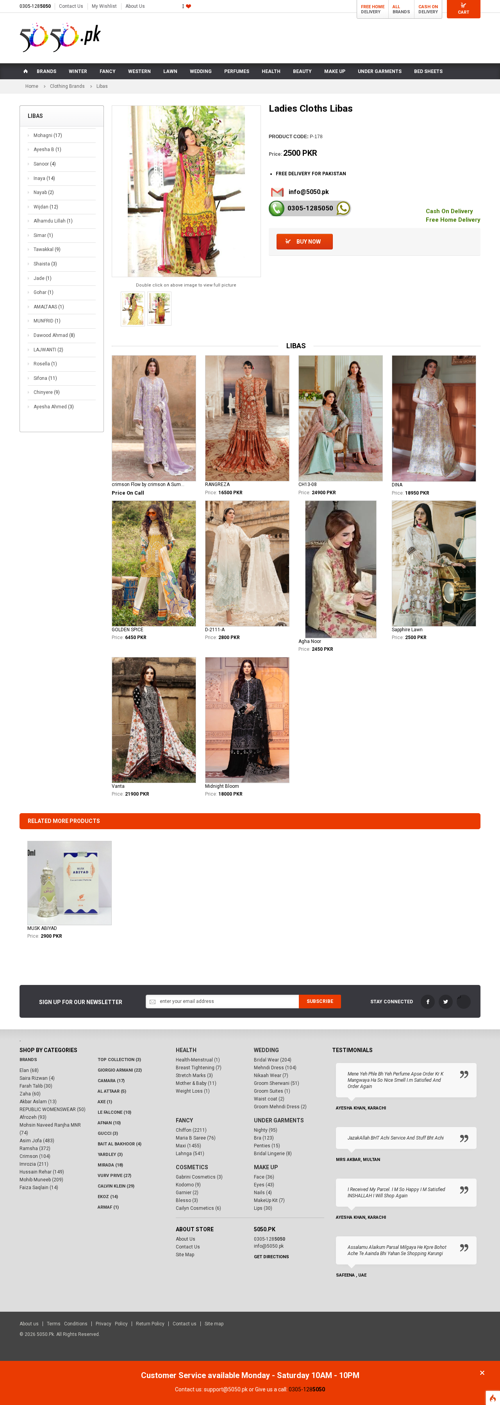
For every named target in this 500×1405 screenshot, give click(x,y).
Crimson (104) (35, 1156)
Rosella (45, 364)
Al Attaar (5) (112, 1091)
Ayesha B (47, 149)
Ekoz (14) (108, 1196)
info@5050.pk (309, 192)
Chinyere (47, 392)
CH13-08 (307, 484)
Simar (43, 235)
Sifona (45, 378)
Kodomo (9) (188, 1185)
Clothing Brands (67, 86)
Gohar (44, 292)
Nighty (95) (265, 1130)
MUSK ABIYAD (42, 928)
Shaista (45, 264)
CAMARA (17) (111, 1080)
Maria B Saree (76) (196, 1138)
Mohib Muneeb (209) (41, 1179)
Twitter (446, 1002)
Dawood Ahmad (54, 335)
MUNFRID (47, 321)
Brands (28, 1059)
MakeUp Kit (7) (269, 1200)
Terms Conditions (67, 1323)
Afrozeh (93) (33, 1117)
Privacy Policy (112, 1323)
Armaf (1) (108, 1207)
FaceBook (428, 1002)
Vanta (118, 786)
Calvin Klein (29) (116, 1186)
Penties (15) (267, 1146)
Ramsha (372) (35, 1148)
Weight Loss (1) (193, 1091)
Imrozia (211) (34, 1164)
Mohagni (48, 135)
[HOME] (25, 71)
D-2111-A (215, 629)
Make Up (266, 1167)
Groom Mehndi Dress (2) (280, 1106)
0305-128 (35, 6)
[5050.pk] (60, 37)
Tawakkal (47, 249)
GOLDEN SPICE (127, 629)
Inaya (44, 178)
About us (29, 1323)
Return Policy (150, 1323)
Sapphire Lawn (407, 629)
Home (31, 86)
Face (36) (264, 1177)
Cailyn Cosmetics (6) (198, 1208)
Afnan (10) (109, 1122)
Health (186, 1050)
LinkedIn (464, 1002)
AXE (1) (105, 1101)
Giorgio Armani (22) (120, 1070)
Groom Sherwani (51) (276, 1083)
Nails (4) (263, 1192)
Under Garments (279, 1120)
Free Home (372, 6)
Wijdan (46, 207)
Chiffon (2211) (191, 1130)
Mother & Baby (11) (196, 1083)
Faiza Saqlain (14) (39, 1187)
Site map (214, 1323)
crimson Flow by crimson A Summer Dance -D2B (150, 484)
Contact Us (71, 6)
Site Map (185, 1254)
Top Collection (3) (119, 1059)
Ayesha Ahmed (54, 407)
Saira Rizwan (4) (37, 1078)
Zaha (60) (30, 1094)
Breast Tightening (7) (198, 1067)
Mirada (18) (110, 1165)
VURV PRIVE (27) (114, 1175)
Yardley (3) (110, 1154)
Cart (463, 12)
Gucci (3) (108, 1133)
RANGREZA (217, 484)
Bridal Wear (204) (272, 1060)
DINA (397, 485)
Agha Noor (309, 641)
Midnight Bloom (222, 786)
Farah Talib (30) (36, 1086)
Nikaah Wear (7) (271, 1075)
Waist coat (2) (269, 1099)
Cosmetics (192, 1167)
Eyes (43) (264, 1185)
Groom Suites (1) (272, 1091)
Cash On (428, 6)
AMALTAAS (49, 307)
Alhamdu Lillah (53, 221)
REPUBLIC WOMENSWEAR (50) (53, 1109)
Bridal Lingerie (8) (273, 1153)
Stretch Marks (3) (194, 1075)
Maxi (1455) (188, 1146)
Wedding (266, 1050)
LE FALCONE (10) (114, 1112)
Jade (43, 278)
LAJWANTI (48, 350)
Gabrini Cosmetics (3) (199, 1177)
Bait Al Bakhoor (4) (119, 1144)
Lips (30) (263, 1208)
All (396, 6)
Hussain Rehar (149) (42, 1172)
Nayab (44, 192)
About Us (135, 6)
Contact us (184, 1323)
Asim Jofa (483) (37, 1140)
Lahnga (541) (190, 1153)
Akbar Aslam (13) (38, 1101)
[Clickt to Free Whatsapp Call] (343, 208)
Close (482, 1373)
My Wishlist (104, 6)
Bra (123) (264, 1138)
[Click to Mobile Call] (276, 208)
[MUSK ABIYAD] (69, 883)
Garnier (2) (187, 1192)
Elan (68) (29, 1070)
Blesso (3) (187, 1200)
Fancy (184, 1120)
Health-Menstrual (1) (198, 1060)
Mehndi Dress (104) (275, 1067)
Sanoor (45, 164)
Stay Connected (391, 1001)
